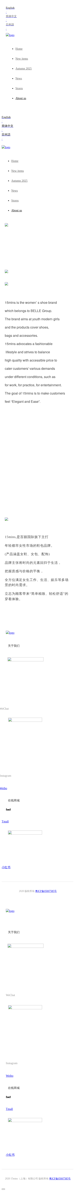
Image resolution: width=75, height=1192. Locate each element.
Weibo (9, 1075)
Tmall (5, 821)
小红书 (6, 867)
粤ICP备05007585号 (46, 891)
